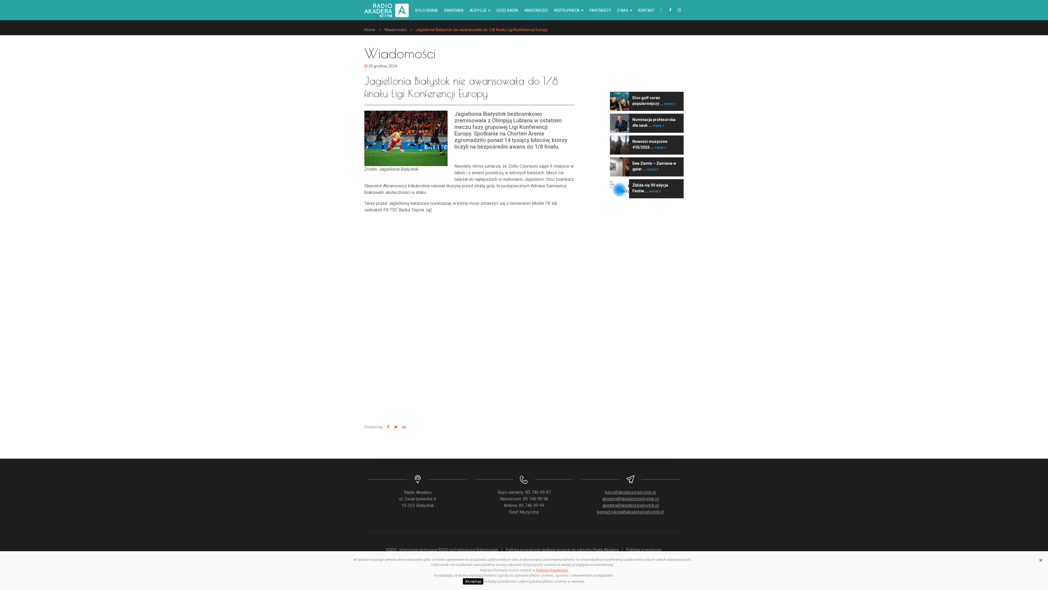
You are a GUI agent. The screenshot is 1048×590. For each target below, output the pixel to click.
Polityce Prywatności (552, 570)
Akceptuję (473, 581)
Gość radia (507, 10)
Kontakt (646, 10)
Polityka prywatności (644, 550)
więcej (669, 104)
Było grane (426, 10)
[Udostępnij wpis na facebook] (387, 427)
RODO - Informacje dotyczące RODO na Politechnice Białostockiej (442, 550)
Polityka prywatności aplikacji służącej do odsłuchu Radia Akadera (562, 550)
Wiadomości (536, 10)
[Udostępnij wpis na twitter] (395, 427)
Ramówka (454, 10)
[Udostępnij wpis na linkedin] (403, 427)
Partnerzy (600, 10)
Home (369, 29)
